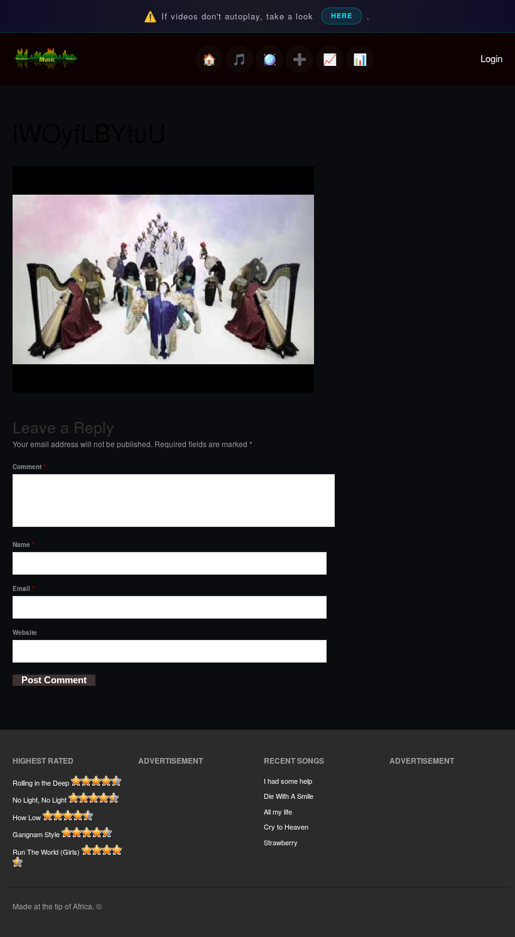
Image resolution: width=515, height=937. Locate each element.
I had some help (288, 781)
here (341, 15)
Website (25, 632)
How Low (27, 817)
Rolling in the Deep (41, 782)
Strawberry (281, 842)
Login (491, 58)
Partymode (269, 59)
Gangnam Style (36, 834)
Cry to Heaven (286, 826)
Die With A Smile (288, 796)
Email (24, 588)
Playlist (239, 59)
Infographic (360, 59)
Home (209, 59)
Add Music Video (299, 59)
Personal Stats (330, 59)
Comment (29, 466)
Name (24, 544)
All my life (278, 811)
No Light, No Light (40, 799)
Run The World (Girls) (46, 852)
